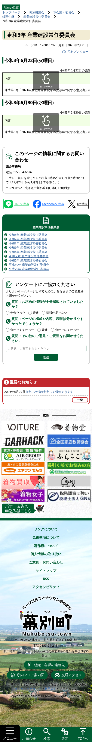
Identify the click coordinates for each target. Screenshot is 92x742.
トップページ (11, 12)
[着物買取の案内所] (23, 481)
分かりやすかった (22, 330)
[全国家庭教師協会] (69, 440)
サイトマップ (46, 570)
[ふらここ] (69, 453)
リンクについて (46, 529)
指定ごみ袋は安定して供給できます (49, 392)
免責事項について (46, 537)
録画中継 (8, 17)
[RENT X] (69, 481)
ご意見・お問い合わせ (46, 562)
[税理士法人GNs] (69, 494)
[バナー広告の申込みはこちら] (23, 508)
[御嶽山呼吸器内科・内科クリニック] (69, 467)
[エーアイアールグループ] (23, 453)
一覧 (80, 400)
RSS (46, 578)
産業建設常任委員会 (36, 17)
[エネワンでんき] (23, 467)
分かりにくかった (67, 330)
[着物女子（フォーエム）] (23, 494)
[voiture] (23, 426)
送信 (46, 357)
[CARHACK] (23, 440)
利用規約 (50, 689)
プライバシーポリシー (27, 689)
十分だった (17, 312)
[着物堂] (69, 426)
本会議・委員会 (63, 12)
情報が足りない (56, 312)
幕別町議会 (36, 12)
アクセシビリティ (46, 586)
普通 (36, 312)
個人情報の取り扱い (46, 553)
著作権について (46, 545)
